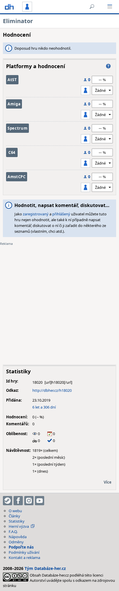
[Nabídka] (109, 7)
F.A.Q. (13, 531)
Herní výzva (19, 526)
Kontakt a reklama (24, 557)
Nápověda (18, 536)
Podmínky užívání (24, 552)
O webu (15, 510)
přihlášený (61, 214)
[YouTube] (39, 500)
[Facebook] (18, 500)
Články (14, 516)
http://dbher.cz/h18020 (52, 390)
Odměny (16, 542)
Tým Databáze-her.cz (45, 568)
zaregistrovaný (36, 214)
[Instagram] (29, 500)
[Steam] (7, 500)
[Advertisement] (59, 300)
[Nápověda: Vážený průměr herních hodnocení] (108, 66)
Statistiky (17, 521)
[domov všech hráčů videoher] (9, 7)
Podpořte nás (21, 547)
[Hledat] (92, 7)
